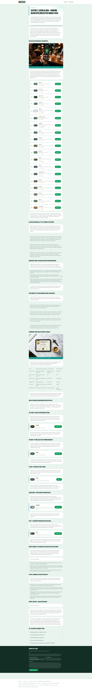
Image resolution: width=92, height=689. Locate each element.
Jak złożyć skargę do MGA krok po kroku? (37, 634)
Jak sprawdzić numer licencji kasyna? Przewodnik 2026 (50, 683)
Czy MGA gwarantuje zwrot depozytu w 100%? (38, 632)
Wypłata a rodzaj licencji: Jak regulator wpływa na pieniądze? (28, 686)
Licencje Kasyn (71, 1)
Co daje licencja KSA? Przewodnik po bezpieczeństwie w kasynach (29, 683)
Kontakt (65, 1)
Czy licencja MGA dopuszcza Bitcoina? (37, 637)
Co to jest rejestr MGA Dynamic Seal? (36, 640)
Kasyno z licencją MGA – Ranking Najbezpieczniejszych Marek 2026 (40, 681)
